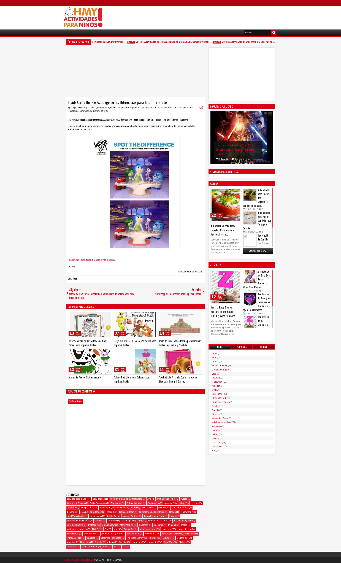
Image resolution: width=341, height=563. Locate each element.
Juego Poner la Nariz (154, 516)
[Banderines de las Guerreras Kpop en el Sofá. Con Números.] (249, 322)
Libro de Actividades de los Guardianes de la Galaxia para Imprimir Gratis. (165, 42)
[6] (257, 162)
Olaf (106, 529)
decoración (105, 507)
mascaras (143, 525)
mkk (73, 266)
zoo (115, 546)
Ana (149, 499)
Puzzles (152, 538)
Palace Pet (129, 529)
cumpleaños (103, 107)
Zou (124, 546)
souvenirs (95, 111)
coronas (195, 503)
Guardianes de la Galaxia (151, 512)
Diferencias (147, 507)
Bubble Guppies (134, 503)
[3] (248, 162)
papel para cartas (148, 529)
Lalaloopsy (127, 520)
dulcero (125, 107)
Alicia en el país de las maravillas (126, 499)
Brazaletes (116, 503)
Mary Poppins (126, 525)
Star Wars (169, 542)
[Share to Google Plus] (108, 314)
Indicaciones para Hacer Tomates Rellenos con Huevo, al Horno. (223, 230)
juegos (172, 516)
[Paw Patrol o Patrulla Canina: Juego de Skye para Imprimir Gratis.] (180, 361)
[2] (245, 162)
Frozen (109, 512)
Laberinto (112, 520)
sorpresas (84, 111)
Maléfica (92, 525)
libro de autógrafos (183, 520)
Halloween (186, 512)
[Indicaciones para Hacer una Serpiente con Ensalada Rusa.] (249, 195)
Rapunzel (166, 538)
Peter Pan (190, 533)
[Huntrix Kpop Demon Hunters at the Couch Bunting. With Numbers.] (226, 287)
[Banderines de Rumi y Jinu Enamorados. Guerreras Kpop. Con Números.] (249, 299)
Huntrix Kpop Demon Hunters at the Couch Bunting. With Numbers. (223, 311)
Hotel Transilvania (75, 516)
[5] (254, 162)
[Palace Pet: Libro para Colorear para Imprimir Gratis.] (135, 361)
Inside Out (147, 107)
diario (134, 507)
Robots (98, 542)
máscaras (158, 525)
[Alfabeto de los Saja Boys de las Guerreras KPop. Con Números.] (249, 276)
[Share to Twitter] (104, 314)
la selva (98, 520)
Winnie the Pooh (90, 546)
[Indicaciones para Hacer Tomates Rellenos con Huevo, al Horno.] (226, 205)
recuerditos (73, 111)
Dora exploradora (179, 507)
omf (115, 529)
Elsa (82, 512)
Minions (172, 525)
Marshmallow (108, 525)
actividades (98, 499)
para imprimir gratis (110, 533)
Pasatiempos (133, 533)
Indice (220, 346)
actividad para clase (86, 107)
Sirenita (123, 542)
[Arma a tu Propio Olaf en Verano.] (90, 361)
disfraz (161, 507)
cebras (182, 503)
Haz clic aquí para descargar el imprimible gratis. (91, 260)
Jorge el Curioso (130, 516)
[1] (242, 162)
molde (184, 525)
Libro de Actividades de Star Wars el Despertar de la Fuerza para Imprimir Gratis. (255, 42)
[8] (263, 162)
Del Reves (115, 107)
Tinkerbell (71, 546)
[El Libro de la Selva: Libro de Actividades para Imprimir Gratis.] (241, 137)
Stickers (182, 542)
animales (161, 499)
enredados (95, 512)
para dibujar (72, 533)
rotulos (110, 542)
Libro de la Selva (75, 525)
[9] (266, 162)
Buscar (273, 32)
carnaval (168, 503)
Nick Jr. (95, 529)
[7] (260, 162)
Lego (140, 520)
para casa (177, 107)
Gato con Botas (126, 512)
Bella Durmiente (98, 503)
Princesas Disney (135, 538)
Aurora (184, 499)
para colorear (184, 529)
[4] (251, 162)
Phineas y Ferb (74, 538)
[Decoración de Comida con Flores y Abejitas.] (249, 240)
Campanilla (153, 503)
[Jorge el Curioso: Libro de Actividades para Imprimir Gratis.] (135, 324)
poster (104, 538)
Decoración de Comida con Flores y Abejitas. (263, 241)
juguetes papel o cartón (78, 520)
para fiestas (189, 107)
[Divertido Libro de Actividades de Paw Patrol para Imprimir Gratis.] (90, 324)
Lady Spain (197, 271)
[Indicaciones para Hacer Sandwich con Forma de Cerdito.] (249, 218)
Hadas (172, 512)
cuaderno (71, 507)
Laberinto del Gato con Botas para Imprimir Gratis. (91, 42)
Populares (242, 346)
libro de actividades (162, 107)
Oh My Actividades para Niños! (78, 560)
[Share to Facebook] (100, 314)
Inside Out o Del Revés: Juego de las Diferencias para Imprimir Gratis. (118, 102)
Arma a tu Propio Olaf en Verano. (85, 377)
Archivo (263, 346)
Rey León (85, 542)
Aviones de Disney (76, 503)
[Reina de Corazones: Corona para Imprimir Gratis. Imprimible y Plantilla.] (180, 324)
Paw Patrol (150, 533)
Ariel (173, 499)
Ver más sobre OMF (258, 251)
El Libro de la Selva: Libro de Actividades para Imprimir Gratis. (237, 147)
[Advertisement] (212, 16)
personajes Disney (171, 533)
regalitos (71, 542)
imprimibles (135, 107)
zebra (105, 546)
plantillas (90, 538)
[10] (269, 162)
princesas (116, 538)
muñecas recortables (77, 529)
